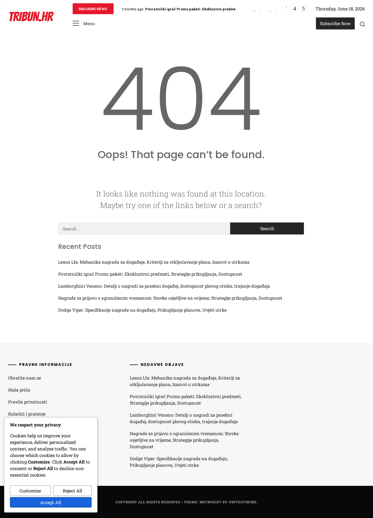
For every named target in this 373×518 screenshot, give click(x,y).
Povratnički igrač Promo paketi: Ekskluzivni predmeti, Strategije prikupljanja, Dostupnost (223, 9)
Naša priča (19, 390)
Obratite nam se (24, 378)
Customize (30, 490)
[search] (362, 24)
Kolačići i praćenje (27, 414)
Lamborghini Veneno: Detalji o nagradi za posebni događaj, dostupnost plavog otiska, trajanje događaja (164, 286)
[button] (84, 23)
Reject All (72, 490)
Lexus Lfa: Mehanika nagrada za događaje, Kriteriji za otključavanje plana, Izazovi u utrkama (154, 262)
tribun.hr (30, 17)
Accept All (50, 502)
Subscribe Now (335, 23)
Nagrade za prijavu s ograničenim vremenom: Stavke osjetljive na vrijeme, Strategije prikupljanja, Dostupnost (170, 298)
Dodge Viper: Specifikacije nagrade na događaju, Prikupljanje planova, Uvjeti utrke (142, 310)
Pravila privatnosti (27, 402)
